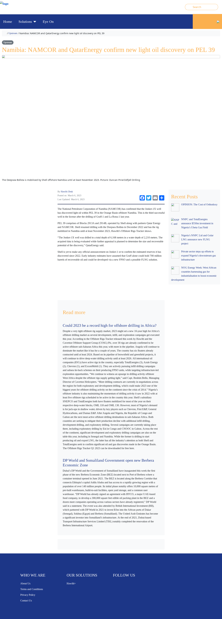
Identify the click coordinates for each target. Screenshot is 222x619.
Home (7, 22)
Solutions (25, 22)
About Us (25, 583)
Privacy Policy (27, 594)
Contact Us (26, 600)
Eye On (48, 22)
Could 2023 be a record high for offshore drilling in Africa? (110, 325)
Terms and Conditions (31, 589)
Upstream (12, 33)
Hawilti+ (71, 583)
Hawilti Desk (67, 191)
